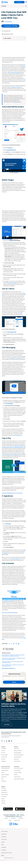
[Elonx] (4, 740)
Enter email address (6, 675)
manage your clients (15, 87)
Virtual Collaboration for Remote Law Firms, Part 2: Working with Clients (13, 665)
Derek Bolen (9, 21)
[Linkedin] (6, 740)
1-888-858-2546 (17, 732)
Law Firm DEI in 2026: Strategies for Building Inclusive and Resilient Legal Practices (13, 659)
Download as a (10, 26)
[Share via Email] (9, 643)
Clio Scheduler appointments (8, 600)
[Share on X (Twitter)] (16, 643)
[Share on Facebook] (14, 643)
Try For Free (19, 2)
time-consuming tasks (12, 282)
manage (20, 712)
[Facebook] (1, 740)
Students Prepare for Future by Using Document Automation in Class (12, 662)
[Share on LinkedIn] (19, 643)
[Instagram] (11, 740)
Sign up (14, 682)
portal (21, 312)
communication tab (11, 332)
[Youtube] (9, 740)
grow (25, 712)
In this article (7, 38)
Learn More (7, 724)
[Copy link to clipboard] (12, 643)
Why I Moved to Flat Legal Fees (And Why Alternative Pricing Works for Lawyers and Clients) (13, 655)
